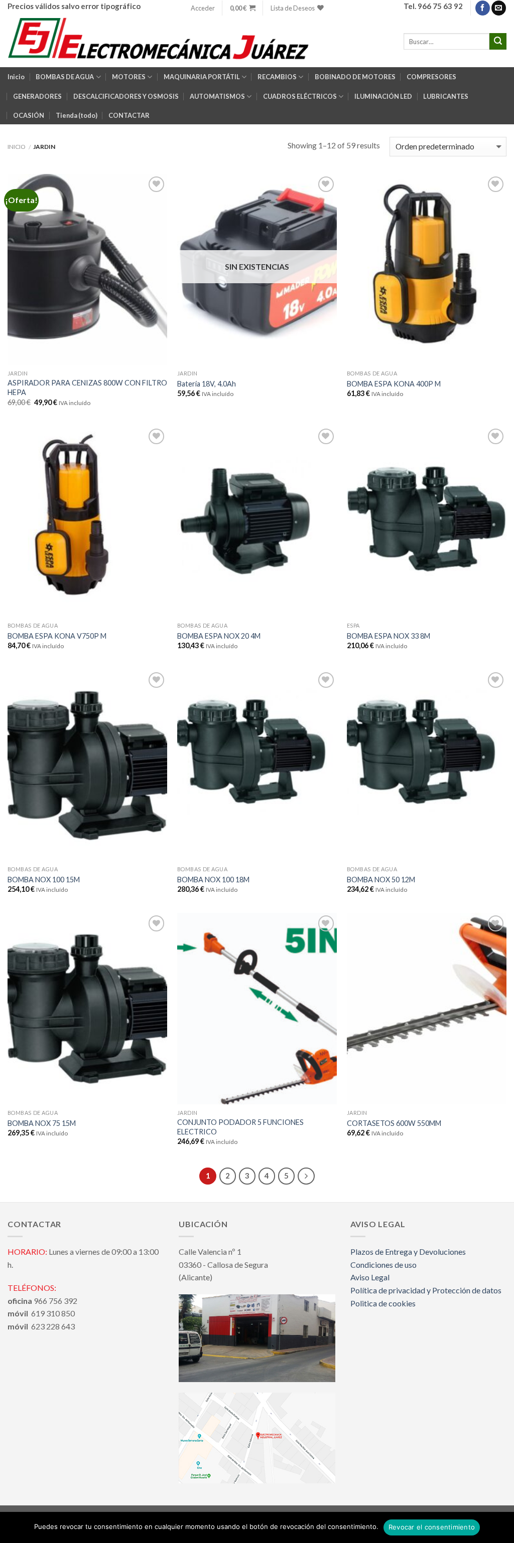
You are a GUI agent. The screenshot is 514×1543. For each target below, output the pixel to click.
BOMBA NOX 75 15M (42, 1123)
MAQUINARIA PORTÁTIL (202, 77)
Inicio (16, 77)
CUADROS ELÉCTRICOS (300, 96)
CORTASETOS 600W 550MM (394, 1123)
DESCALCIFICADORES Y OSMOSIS (126, 96)
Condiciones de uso (383, 1264)
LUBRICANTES (445, 96)
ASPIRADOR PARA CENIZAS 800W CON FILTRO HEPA (87, 387)
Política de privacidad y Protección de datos (425, 1290)
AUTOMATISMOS (217, 96)
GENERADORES (37, 96)
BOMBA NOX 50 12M (381, 879)
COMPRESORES (431, 77)
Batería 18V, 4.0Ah (206, 383)
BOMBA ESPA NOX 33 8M (388, 636)
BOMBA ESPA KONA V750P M (57, 636)
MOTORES (129, 77)
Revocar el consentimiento (432, 1527)
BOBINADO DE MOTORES (355, 77)
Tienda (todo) (76, 115)
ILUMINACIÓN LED (383, 96)
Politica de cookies (383, 1303)
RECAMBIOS (277, 77)
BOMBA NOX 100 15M (44, 879)
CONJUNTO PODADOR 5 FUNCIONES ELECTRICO (240, 1127)
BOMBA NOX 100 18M (213, 879)
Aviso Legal (370, 1277)
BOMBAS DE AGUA (65, 77)
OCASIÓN (28, 115)
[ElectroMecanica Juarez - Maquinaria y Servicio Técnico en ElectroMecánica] (160, 42)
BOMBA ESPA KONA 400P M (394, 383)
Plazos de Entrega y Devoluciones (408, 1251)
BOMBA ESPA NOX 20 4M (219, 636)
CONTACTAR (129, 115)
